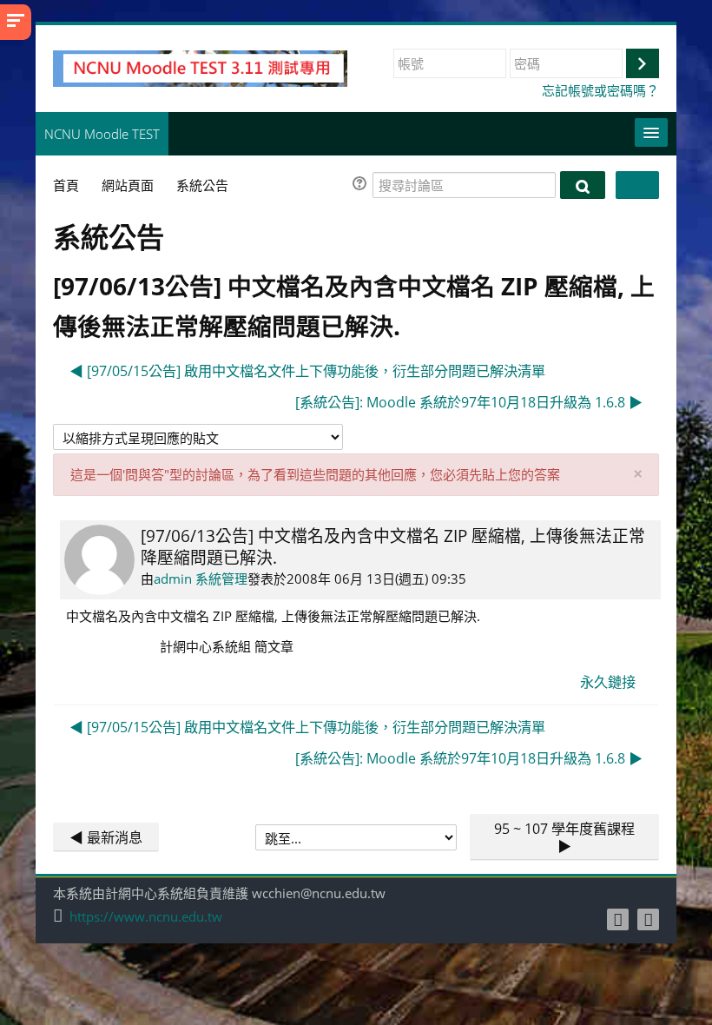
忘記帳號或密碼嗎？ (600, 90)
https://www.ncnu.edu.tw (145, 916)
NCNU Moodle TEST (102, 133)
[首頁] (200, 67)
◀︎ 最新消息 (105, 837)
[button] (362, 185)
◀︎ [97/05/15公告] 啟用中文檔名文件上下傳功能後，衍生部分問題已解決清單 (307, 370)
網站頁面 (128, 185)
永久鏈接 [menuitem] (608, 681)
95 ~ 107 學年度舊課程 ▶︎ (564, 837)
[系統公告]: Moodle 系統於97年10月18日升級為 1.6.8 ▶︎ (469, 402)
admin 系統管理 (200, 578)
